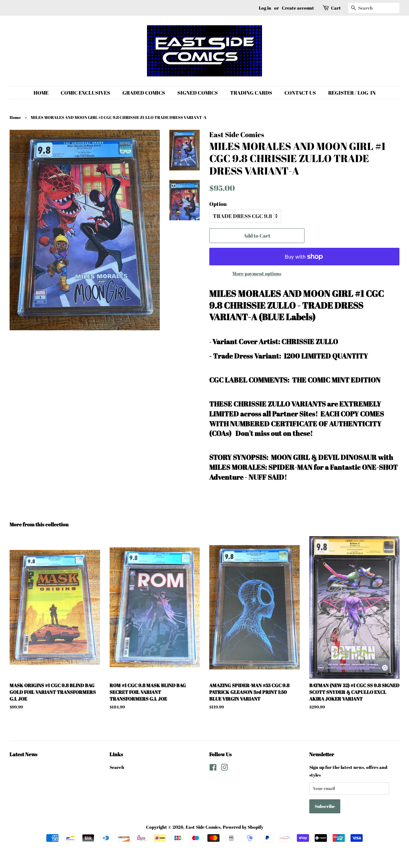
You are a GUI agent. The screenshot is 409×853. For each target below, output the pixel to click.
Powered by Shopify (243, 827)
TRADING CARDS (251, 92)
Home (15, 117)
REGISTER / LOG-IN (352, 92)
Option (218, 203)
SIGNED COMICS (197, 92)
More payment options (257, 273)
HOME (41, 92)
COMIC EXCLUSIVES (85, 92)
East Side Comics (203, 827)
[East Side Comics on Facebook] (213, 768)
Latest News (23, 754)
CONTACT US (300, 92)
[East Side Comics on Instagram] (224, 768)
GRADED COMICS (143, 92)
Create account (298, 8)
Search (117, 767)
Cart (336, 8)
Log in (265, 8)
